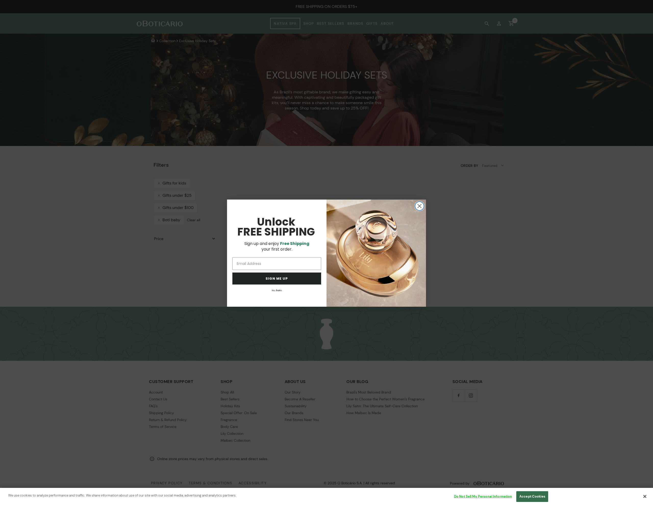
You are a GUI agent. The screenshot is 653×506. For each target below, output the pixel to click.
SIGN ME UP (277, 278)
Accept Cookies (532, 496)
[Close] (644, 496)
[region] (326, 497)
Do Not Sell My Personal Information (483, 496)
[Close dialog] (419, 206)
